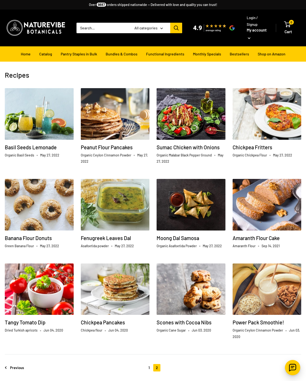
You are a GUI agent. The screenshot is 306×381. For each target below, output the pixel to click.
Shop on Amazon (271, 54)
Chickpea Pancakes (103, 322)
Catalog (45, 54)
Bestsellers (239, 54)
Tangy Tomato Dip (25, 322)
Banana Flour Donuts (28, 238)
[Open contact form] (292, 367)
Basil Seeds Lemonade (31, 147)
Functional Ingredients (165, 54)
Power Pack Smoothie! (258, 322)
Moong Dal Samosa (178, 238)
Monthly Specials (207, 54)
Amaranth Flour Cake (256, 238)
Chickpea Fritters (252, 147)
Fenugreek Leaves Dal (106, 238)
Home (26, 54)
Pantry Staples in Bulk (79, 54)
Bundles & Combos (121, 54)
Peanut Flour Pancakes (107, 147)
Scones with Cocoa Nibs (184, 322)
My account (257, 29)
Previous (17, 367)
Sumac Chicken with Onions (188, 147)
